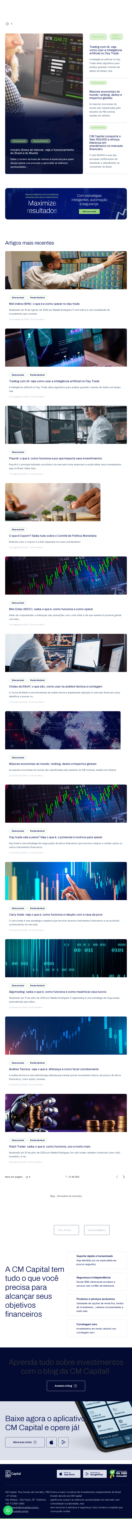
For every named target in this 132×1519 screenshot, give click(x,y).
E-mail (88, 1221)
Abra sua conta (22, 1442)
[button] (8, 1510)
